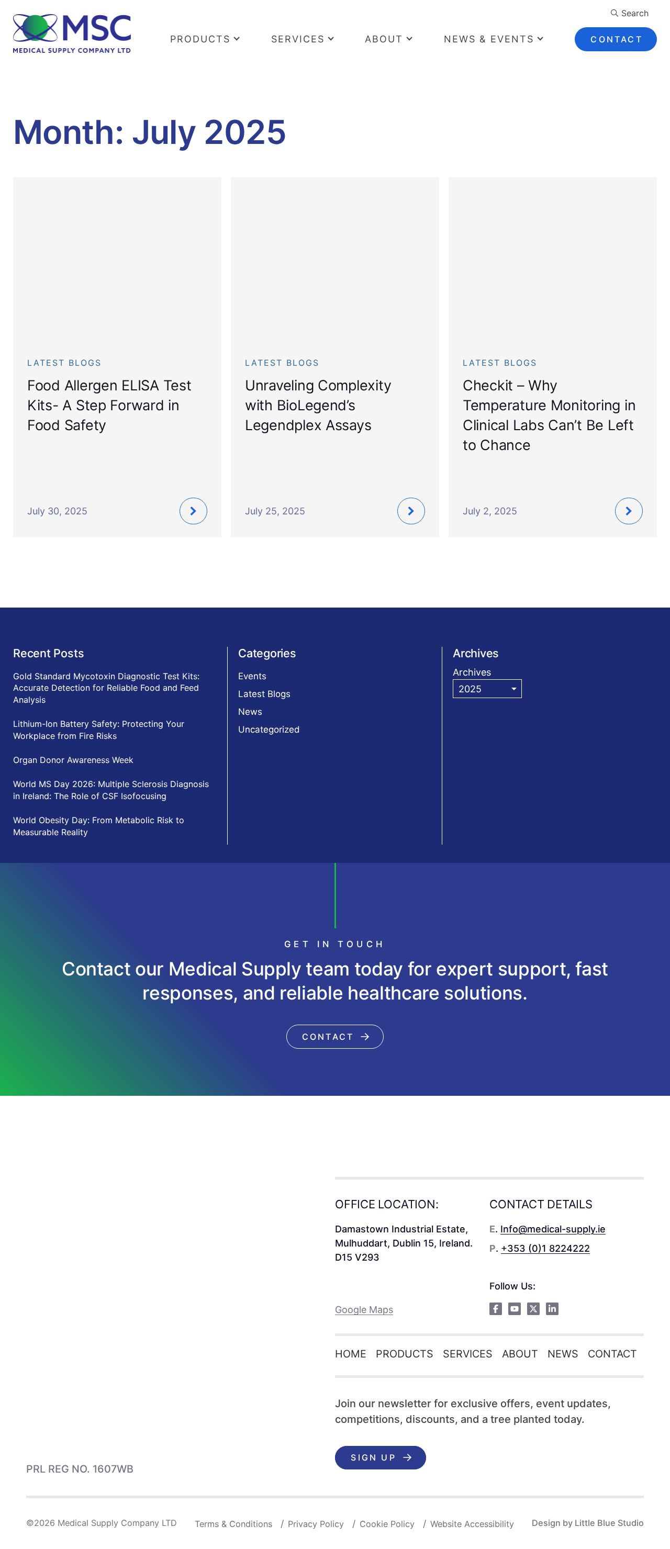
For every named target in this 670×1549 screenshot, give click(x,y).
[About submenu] (418, 39)
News (250, 711)
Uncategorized (269, 729)
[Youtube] (514, 1309)
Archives (472, 672)
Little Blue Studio (609, 1523)
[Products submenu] (245, 39)
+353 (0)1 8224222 (545, 1248)
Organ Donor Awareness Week (73, 760)
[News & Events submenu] (549, 39)
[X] (533, 1309)
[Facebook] (495, 1309)
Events (252, 676)
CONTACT (616, 39)
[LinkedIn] (552, 1309)
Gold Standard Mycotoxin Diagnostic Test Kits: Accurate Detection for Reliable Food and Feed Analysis (106, 688)
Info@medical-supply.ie (553, 1229)
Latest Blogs (264, 694)
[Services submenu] (339, 39)
